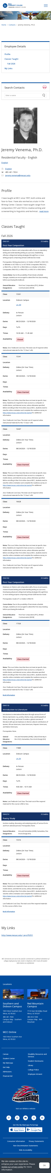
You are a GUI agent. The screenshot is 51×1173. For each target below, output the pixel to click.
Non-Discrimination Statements (25, 1145)
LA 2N (18, 758)
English (4, 162)
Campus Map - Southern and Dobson (12, 1020)
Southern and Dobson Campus (12, 1005)
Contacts (4, 15)
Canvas (5, 1054)
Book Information (9, 695)
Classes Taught (11, 59)
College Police (33, 1070)
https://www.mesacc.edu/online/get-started (17, 413)
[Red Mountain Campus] (37, 995)
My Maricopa (8, 1063)
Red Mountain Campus (35, 1005)
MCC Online (9, 1032)
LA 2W (18, 305)
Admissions (7, 1071)
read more (44, 211)
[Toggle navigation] (45, 5)
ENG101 (6, 241)
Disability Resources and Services (37, 1055)
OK (44, 1165)
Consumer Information (16, 1141)
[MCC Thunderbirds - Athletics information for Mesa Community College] (25, 1094)
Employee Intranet (35, 1074)
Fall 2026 (11, 63)
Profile (7, 54)
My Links (8, 68)
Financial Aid (7, 1076)
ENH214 (6, 814)
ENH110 (6, 705)
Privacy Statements (36, 1141)
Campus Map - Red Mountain (34, 1020)
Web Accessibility (25, 1150)
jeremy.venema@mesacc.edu (17, 175)
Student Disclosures (35, 1061)
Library (30, 1065)
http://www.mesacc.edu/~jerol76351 (17, 935)
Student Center (9, 1058)
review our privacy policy (12, 1167)
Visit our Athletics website (25, 1108)
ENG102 (6, 578)
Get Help (6, 1067)
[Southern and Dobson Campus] (13, 995)
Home (3, 25)
